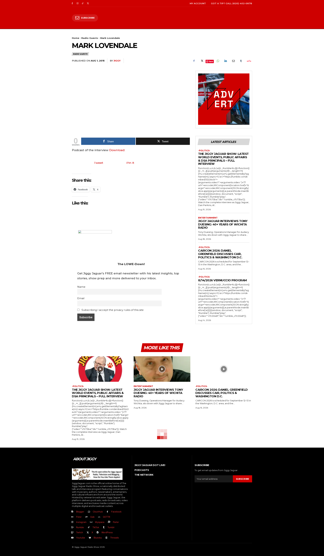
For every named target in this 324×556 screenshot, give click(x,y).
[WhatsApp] (217, 60)
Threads (114, 537)
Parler (116, 522)
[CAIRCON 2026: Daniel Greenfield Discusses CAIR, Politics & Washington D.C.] (223, 369)
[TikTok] (83, 3)
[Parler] (109, 522)
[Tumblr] (241, 60)
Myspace (99, 522)
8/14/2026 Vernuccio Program (222, 280)
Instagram (81, 522)
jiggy (117, 60)
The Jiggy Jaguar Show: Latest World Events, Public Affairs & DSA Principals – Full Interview (223, 158)
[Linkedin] (225, 60)
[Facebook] (72, 3)
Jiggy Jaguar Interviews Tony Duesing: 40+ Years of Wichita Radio (222, 224)
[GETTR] (99, 517)
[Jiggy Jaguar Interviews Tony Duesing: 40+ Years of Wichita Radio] (162, 369)
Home (75, 38)
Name (81, 286)
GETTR (106, 516)
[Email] (233, 60)
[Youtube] (72, 538)
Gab (92, 516)
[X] (88, 3)
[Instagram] (77, 3)
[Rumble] (72, 527)
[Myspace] (91, 522)
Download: (117, 150)
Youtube (80, 537)
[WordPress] (98, 532)
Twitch (79, 532)
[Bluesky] (90, 538)
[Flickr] (72, 517)
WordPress (107, 532)
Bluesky (98, 537)
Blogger (80, 511)
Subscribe (242, 478)
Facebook (116, 511)
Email (80, 298)
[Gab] (86, 517)
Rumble (80, 527)
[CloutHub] (89, 512)
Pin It (130, 162)
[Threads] (106, 538)
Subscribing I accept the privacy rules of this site (112, 310)
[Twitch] (72, 532)
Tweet (98, 162)
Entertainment (208, 218)
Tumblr (111, 527)
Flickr (79, 516)
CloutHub (98, 511)
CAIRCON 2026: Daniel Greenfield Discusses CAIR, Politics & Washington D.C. (220, 254)
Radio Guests (89, 38)
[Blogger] (72, 512)
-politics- (204, 150)
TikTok (95, 527)
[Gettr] (248, 60)
